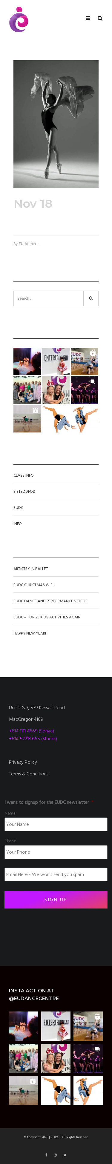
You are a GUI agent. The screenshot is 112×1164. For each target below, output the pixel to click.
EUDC (18, 507)
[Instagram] (56, 1155)
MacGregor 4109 (26, 719)
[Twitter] (65, 1155)
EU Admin (27, 244)
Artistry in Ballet (30, 569)
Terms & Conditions (28, 774)
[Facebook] (46, 1155)
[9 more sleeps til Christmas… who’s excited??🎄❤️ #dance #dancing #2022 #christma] (56, 361)
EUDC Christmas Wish (34, 585)
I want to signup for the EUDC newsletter (48, 802)
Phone (10, 841)
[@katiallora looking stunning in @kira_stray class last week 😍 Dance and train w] (27, 418)
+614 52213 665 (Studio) (33, 738)
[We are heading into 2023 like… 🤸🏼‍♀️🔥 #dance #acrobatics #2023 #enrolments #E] (84, 361)
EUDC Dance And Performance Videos (50, 601)
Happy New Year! (29, 633)
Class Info (23, 475)
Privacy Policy (23, 762)
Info (17, 523)
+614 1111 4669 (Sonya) (31, 731)
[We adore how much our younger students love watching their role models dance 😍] (27, 361)
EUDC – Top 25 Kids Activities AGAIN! (47, 617)
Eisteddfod (24, 491)
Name (10, 813)
